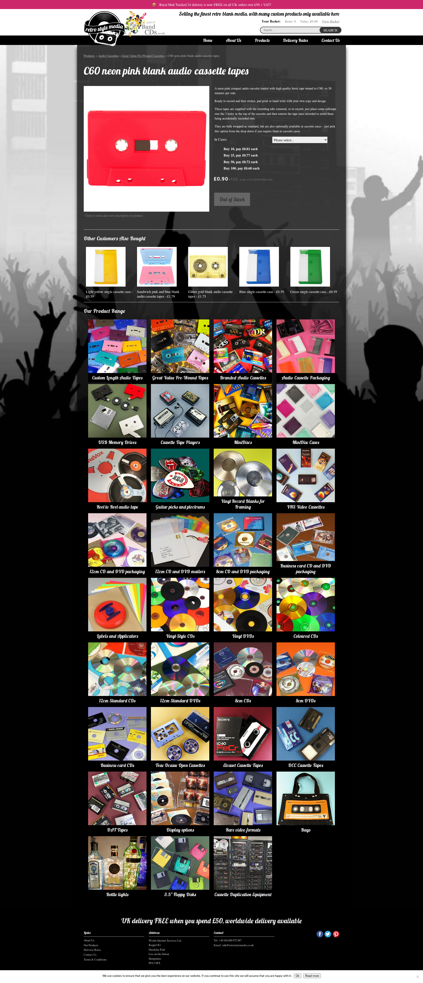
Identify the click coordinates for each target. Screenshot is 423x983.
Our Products (91, 945)
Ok (297, 975)
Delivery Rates (295, 40)
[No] (417, 976)
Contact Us (330, 40)
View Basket (330, 21)
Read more (312, 975)
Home (207, 40)
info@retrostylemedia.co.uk (238, 945)
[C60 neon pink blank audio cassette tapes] (146, 148)
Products (262, 40)
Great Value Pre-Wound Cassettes (143, 56)
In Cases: (220, 139)
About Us (233, 40)
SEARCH (330, 30)
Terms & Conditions (95, 959)
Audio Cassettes (108, 56)
